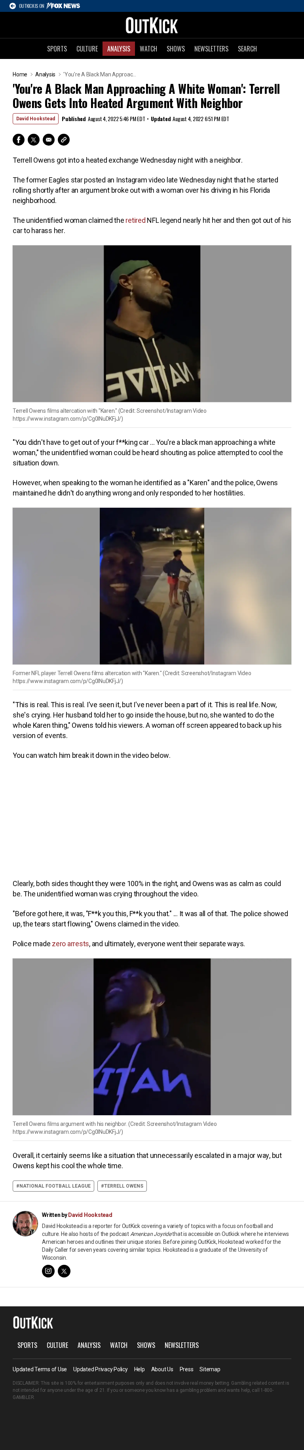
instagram (48, 1271)
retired (135, 220)
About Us (162, 1369)
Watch (148, 48)
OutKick (152, 25)
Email (49, 140)
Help (139, 1369)
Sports (57, 48)
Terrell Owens (123, 1186)
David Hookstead (35, 118)
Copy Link (64, 140)
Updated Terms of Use (40, 1369)
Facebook (19, 140)
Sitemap (210, 1369)
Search (247, 48)
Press (187, 1369)
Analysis (118, 48)
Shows (176, 48)
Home (20, 74)
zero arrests (70, 943)
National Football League (55, 1186)
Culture (87, 48)
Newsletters (211, 48)
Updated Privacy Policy (100, 1369)
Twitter (34, 140)
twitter (64, 1271)
